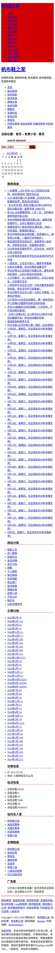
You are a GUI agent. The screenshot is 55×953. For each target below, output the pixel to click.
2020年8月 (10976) (17, 686)
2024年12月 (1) (15, 632)
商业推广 (12, 582)
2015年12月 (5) (15, 730)
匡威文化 (12, 557)
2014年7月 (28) (15, 741)
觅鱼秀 (11, 863)
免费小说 (12, 593)
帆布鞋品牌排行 (16, 907)
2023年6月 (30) (15, 650)
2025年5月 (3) (14, 625)
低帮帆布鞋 (19, 900)
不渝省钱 (12, 49)
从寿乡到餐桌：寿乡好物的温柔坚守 (26, 267)
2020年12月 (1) (15, 672)
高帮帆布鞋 (33, 900)
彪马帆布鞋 (7, 904)
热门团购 (12, 553)
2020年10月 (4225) (17, 679)
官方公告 (12, 564)
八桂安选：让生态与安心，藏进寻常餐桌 (29, 263)
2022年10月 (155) (16, 657)
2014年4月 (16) (15, 748)
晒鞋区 (11, 35)
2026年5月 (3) (14, 617)
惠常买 (11, 46)
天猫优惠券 (13, 60)
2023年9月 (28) (15, 639)
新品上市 (12, 549)
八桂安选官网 (14, 871)
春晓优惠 (12, 860)
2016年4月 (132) (15, 723)
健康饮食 (12, 28)
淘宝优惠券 (13, 57)
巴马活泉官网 (14, 874)
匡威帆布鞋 (46, 900)
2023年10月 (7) (15, 636)
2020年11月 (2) (15, 676)
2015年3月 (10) (15, 737)
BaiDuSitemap (16, 924)
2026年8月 (12, 153)
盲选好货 (12, 42)
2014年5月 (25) (15, 745)
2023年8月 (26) (15, 643)
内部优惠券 (13, 53)
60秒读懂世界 (14, 604)
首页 (9, 13)
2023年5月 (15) (15, 654)
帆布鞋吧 (6, 900)
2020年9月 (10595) (17, 683)
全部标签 (12, 39)
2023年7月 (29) (15, 646)
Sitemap (41, 921)
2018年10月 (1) (15, 716)
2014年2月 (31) (15, 756)
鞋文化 (11, 600)
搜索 (32, 147)
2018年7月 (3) (14, 719)
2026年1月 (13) (15, 621)
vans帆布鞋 (21, 904)
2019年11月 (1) (15, 701)
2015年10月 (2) (15, 734)
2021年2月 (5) (14, 665)
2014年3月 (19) (15, 752)
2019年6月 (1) (14, 708)
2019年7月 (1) (14, 705)
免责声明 (6, 931)
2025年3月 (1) (14, 628)
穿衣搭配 (12, 20)
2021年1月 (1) (14, 668)
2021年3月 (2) (14, 661)
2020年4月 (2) (14, 697)
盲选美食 (12, 24)
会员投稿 (12, 31)
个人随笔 (12, 571)
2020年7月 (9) (14, 690)
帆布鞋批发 (35, 904)
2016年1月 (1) (14, 726)
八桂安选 (14, 911)
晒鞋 (9, 568)
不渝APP (12, 597)
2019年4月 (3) (14, 712)
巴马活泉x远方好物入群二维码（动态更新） (31, 325)
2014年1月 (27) (15, 759)
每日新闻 (12, 17)
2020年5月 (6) (14, 694)
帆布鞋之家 (10, 6)
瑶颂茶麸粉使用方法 (18, 321)
